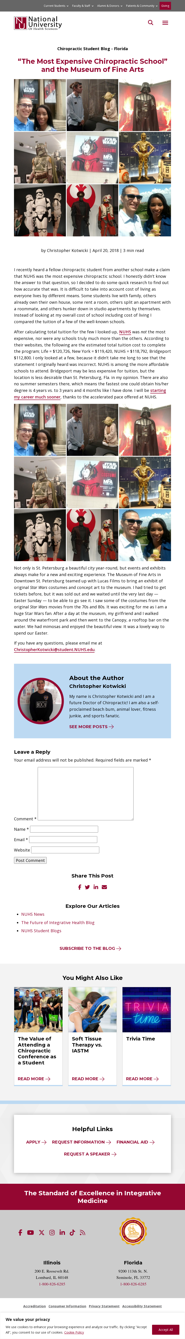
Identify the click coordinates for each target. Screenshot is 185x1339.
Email (21, 839)
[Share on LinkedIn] (96, 887)
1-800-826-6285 (52, 1284)
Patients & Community (140, 6)
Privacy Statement (104, 1306)
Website (22, 850)
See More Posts (88, 726)
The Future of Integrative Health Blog (58, 922)
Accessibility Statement (142, 1306)
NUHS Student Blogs (41, 930)
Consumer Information (67, 1306)
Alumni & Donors (108, 6)
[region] (92, 1326)
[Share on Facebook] (79, 887)
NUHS (125, 331)
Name (21, 829)
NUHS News (32, 914)
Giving (165, 6)
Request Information (78, 1142)
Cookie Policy (74, 1332)
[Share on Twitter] (87, 887)
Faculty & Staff (81, 6)
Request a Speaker (87, 1154)
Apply (33, 1142)
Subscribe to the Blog (87, 948)
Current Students (54, 6)
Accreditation (34, 1306)
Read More (31, 1078)
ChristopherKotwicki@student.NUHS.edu (54, 649)
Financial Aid (132, 1142)
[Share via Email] (104, 887)
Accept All (166, 1329)
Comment (25, 818)
